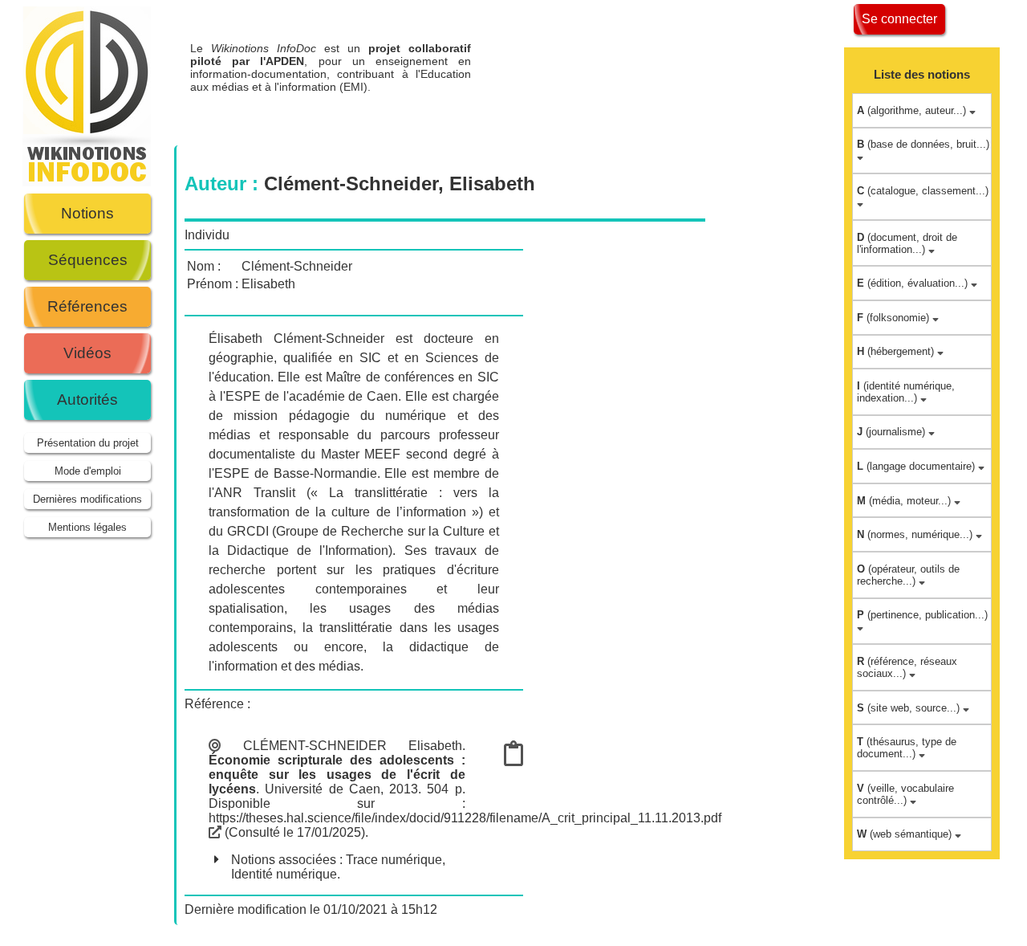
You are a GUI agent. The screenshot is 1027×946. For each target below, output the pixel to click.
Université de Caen (322, 789)
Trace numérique (394, 859)
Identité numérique (284, 874)
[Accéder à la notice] (513, 758)
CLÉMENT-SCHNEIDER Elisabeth (352, 745)
